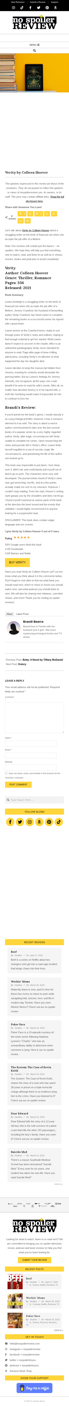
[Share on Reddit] (47, 213)
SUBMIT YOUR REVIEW (34, 1260)
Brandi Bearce (33, 621)
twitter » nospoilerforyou (23, 1360)
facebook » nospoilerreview (25, 1354)
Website (8, 762)
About (9, 614)
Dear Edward (19, 1113)
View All (58, 1184)
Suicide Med (19, 1152)
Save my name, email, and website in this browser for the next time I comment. (32, 775)
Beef (14, 951)
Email (8, 750)
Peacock (44, 1322)
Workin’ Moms (20, 981)
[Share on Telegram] (28, 221)
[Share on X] (30, 213)
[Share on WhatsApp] (21, 221)
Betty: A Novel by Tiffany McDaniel (43, 659)
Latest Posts (22, 614)
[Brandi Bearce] (13, 623)
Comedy (36, 1304)
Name (8, 738)
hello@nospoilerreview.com (25, 1343)
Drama (36, 1285)
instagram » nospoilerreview (25, 1349)
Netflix (43, 1285)
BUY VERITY (17, 562)
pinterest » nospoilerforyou (24, 1365)
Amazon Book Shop (21, 1371)
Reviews (50, 1285)
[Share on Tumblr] (54, 213)
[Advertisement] (34, 134)
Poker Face (18, 1024)
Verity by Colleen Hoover (35, 230)
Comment (9, 698)
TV (56, 1285)
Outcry (22, 664)
